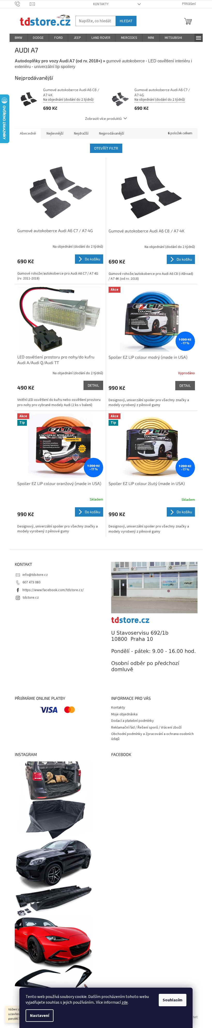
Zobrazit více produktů (103, 118)
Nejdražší (81, 133)
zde (125, 1002)
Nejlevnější (55, 133)
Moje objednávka (124, 714)
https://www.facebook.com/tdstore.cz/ (53, 590)
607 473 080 (31, 582)
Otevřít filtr (106, 148)
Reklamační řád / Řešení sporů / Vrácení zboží (146, 727)
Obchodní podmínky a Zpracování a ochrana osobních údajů (152, 736)
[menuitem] (18, 38)
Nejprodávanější (111, 133)
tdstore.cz (30, 597)
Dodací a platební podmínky (132, 720)
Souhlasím (173, 1000)
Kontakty (101, 4)
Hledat (126, 21)
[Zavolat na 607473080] (22, 4)
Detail (93, 385)
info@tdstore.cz (35, 574)
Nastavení (39, 1015)
